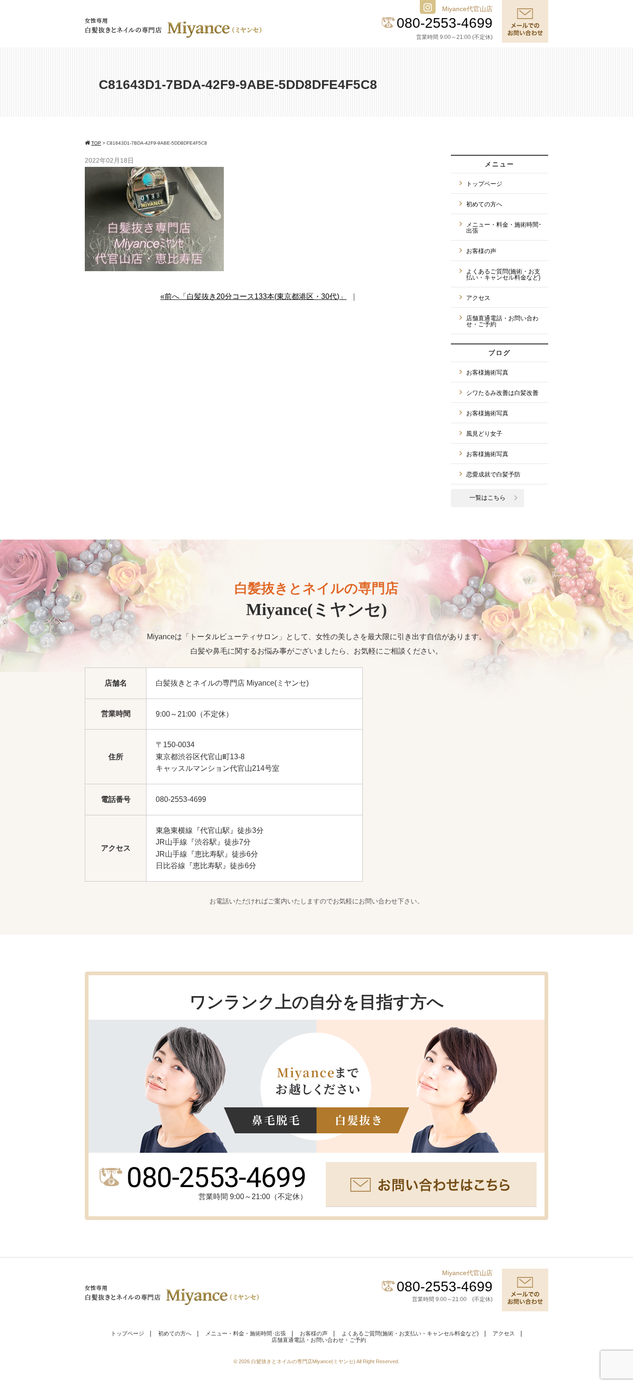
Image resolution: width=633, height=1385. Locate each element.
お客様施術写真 (487, 372)
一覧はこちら (487, 497)
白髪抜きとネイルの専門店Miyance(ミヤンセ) (303, 1361)
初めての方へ (484, 204)
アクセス (478, 297)
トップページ (484, 183)
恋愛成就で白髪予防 (493, 474)
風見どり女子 (484, 433)
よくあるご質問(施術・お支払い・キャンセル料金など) (503, 274)
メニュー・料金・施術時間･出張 (504, 227)
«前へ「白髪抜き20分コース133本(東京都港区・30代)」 (253, 296)
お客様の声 (481, 251)
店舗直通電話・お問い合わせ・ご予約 (502, 321)
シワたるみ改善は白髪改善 (502, 392)
